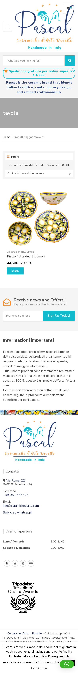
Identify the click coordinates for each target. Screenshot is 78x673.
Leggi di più (39, 668)
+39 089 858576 (16, 495)
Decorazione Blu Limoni (20, 252)
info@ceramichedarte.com (21, 506)
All (67, 165)
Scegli (15, 271)
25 (57, 165)
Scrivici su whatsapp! (17, 512)
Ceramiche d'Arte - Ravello (24, 633)
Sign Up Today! (59, 315)
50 (62, 165)
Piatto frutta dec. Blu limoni (26, 256)
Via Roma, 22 (15, 480)
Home (6, 137)
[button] (67, 664)
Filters (14, 157)
